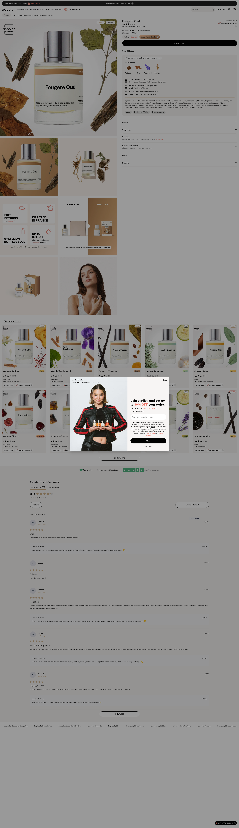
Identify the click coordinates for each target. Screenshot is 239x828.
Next (148, 441)
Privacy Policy (150, 433)
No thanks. (148, 446)
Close (165, 380)
